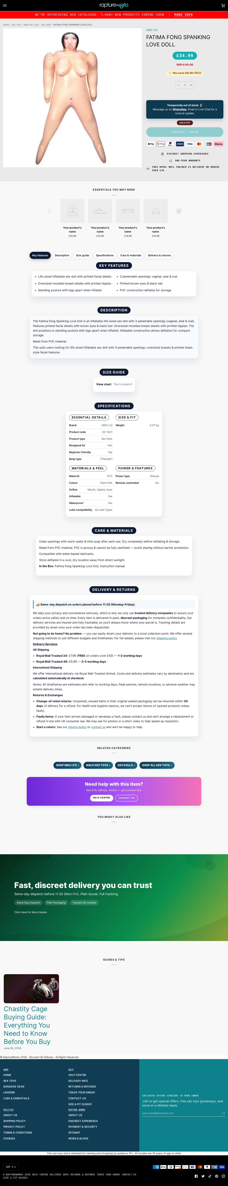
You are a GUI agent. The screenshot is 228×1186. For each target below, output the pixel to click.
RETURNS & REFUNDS (82, 1086)
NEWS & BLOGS (78, 1138)
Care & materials (130, 255)
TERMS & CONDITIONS (17, 1132)
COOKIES (9, 1138)
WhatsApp (179, 109)
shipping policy (166, 638)
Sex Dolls (46, 25)
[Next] (179, 211)
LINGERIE (9, 1092)
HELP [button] (71, 1069)
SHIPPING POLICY (14, 1121)
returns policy (77, 727)
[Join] (220, 1113)
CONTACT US (77, 1098)
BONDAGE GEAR (13, 1086)
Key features (40, 255)
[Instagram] (223, 1176)
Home (6, 25)
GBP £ (9, 1167)
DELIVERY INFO (78, 1080)
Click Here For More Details (30, 912)
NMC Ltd (151, 30)
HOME (7, 1075)
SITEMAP (74, 1132)
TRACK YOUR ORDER (81, 1092)
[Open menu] (8, 5)
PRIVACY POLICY (14, 1126)
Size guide (82, 255)
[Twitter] (203, 1176)
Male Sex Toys (31, 25)
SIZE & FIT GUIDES (80, 1104)
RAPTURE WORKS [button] (76, 1110)
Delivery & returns (159, 255)
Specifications (105, 255)
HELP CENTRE (77, 1075)
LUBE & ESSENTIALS (16, 1098)
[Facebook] (196, 1176)
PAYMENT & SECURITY (82, 1126)
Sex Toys (16, 25)
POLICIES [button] (8, 1110)
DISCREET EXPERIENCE (83, 1121)
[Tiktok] (209, 1176)
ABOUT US (10, 1115)
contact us (98, 727)
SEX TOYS (9, 1080)
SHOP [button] (6, 1069)
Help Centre (101, 797)
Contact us (126, 798)
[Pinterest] (216, 1176)
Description (62, 255)
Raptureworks (14, 1174)
